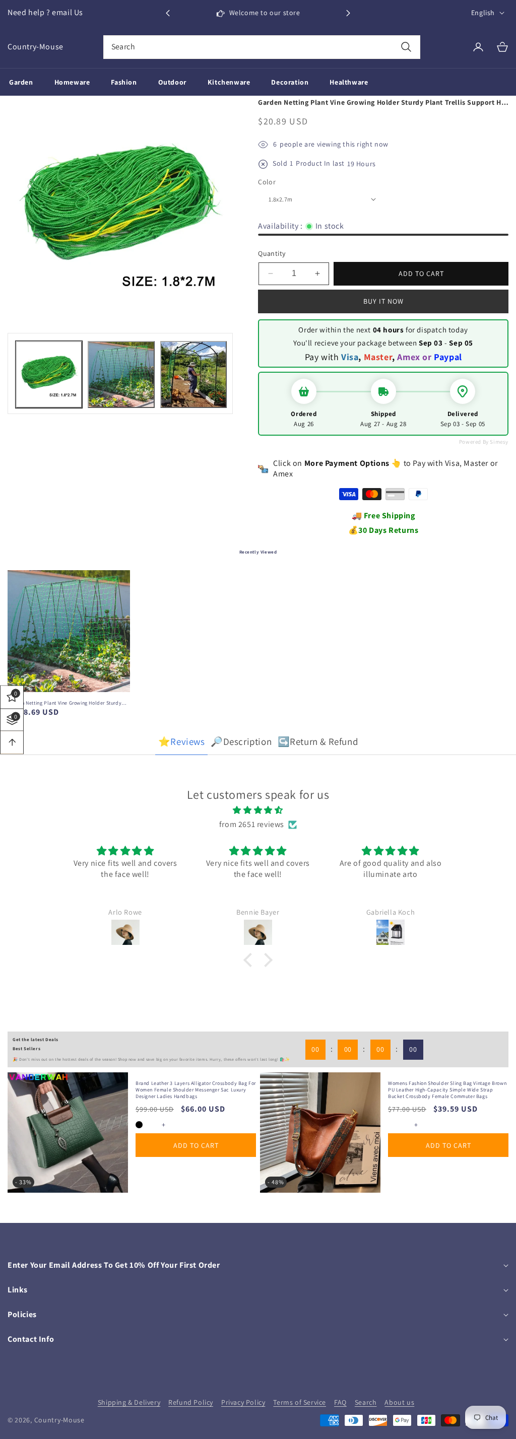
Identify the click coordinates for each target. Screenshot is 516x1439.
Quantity (271, 253)
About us (399, 1402)
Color (267, 181)
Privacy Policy (243, 1402)
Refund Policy (190, 1402)
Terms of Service (299, 1402)
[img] (258, 810)
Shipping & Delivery (129, 1402)
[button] (348, 13)
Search (366, 1402)
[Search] (406, 47)
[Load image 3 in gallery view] (193, 374)
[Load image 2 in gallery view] (121, 374)
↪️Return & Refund (318, 741)
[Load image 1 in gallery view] (49, 374)
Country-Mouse (59, 1419)
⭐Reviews (181, 741)
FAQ (340, 1402)
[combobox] (262, 47)
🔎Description (241, 741)
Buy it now (383, 301)
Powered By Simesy (483, 441)
